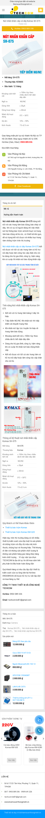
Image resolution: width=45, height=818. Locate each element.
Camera (14, 623)
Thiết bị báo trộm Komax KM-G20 (20, 532)
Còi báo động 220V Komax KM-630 (12, 746)
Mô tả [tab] (6, 208)
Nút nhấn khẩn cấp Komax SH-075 (27, 631)
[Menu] (3, 10)
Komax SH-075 (14, 628)
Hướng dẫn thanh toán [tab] (13, 214)
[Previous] (1, 744)
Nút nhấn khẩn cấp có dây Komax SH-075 (20, 246)
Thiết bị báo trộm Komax (16, 527)
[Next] (43, 744)
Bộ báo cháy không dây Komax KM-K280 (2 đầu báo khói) (33, 747)
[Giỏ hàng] (40, 9)
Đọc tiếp (11, 760)
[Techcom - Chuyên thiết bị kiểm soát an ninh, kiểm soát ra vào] (21, 10)
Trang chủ (22, 24)
